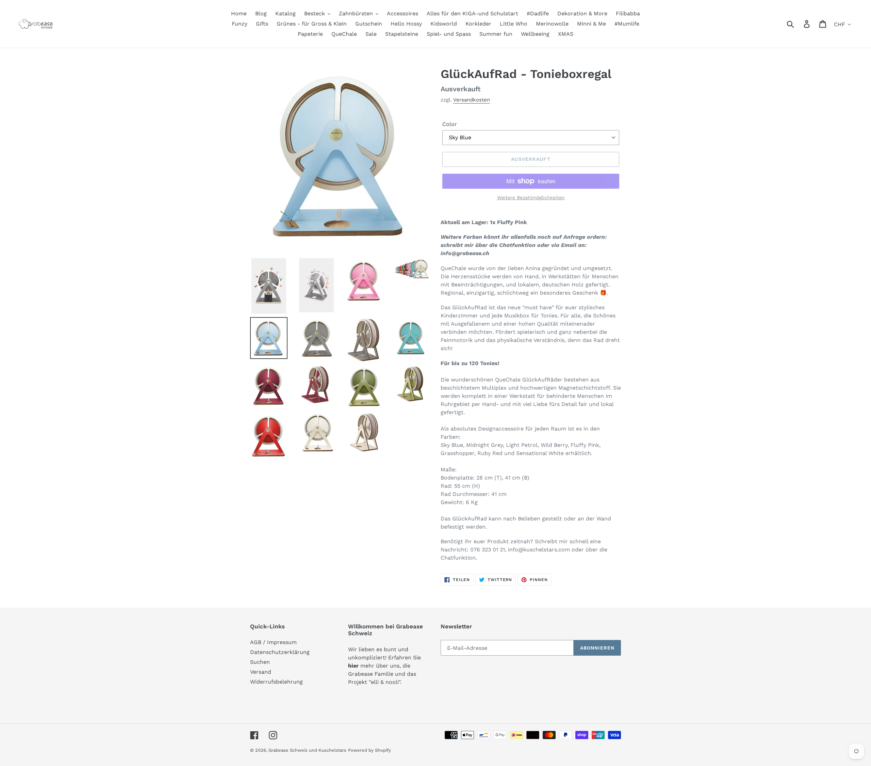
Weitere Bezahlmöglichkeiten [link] (531, 197)
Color (449, 124)
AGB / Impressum (273, 642)
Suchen (260, 662)
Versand (260, 672)
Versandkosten (471, 100)
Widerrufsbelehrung (276, 681)
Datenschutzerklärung (280, 652)
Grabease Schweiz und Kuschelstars (307, 750)
